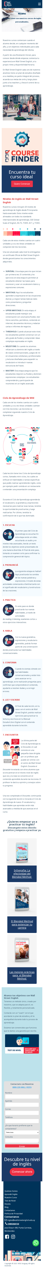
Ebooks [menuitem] (8, 1204)
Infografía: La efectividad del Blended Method (22, 873)
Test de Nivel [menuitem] (10, 1201)
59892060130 (13, 1224)
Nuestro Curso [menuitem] (11, 1197)
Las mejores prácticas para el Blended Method (22, 975)
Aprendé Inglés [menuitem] (11, 1194)
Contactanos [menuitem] (10, 1210)
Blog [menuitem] (6, 1207)
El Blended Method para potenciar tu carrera (22, 924)
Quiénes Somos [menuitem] (11, 1191)
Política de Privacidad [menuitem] (14, 1214)
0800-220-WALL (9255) (22, 1087)
